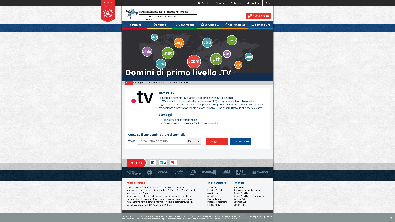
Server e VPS (262, 24)
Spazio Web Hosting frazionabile (249, 196)
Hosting (161, 24)
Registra (216, 141)
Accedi (253, 3)
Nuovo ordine (260, 15)
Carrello (205, 3)
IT (267, 3)
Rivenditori (187, 24)
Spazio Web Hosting (243, 193)
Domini (136, 24)
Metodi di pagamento (217, 201)
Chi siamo (220, 3)
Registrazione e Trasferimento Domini (156, 82)
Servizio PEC (212, 24)
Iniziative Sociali (214, 190)
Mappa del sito (214, 198)
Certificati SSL (237, 24)
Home (129, 82)
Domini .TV (182, 82)
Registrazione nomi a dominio (247, 190)
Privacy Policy (213, 204)
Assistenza (236, 3)
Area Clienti (212, 196)
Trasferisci (238, 141)
